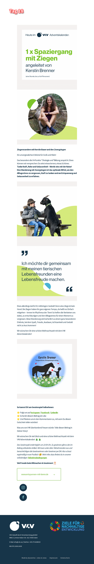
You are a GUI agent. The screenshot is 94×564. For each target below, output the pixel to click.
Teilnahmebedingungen (37, 457)
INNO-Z (11, 538)
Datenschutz (65, 558)
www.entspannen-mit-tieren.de (34, 474)
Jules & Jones (42, 558)
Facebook (45, 412)
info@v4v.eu (18, 542)
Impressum (54, 558)
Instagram (35, 412)
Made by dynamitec (29, 558)
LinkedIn (54, 412)
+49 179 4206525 (34, 542)
